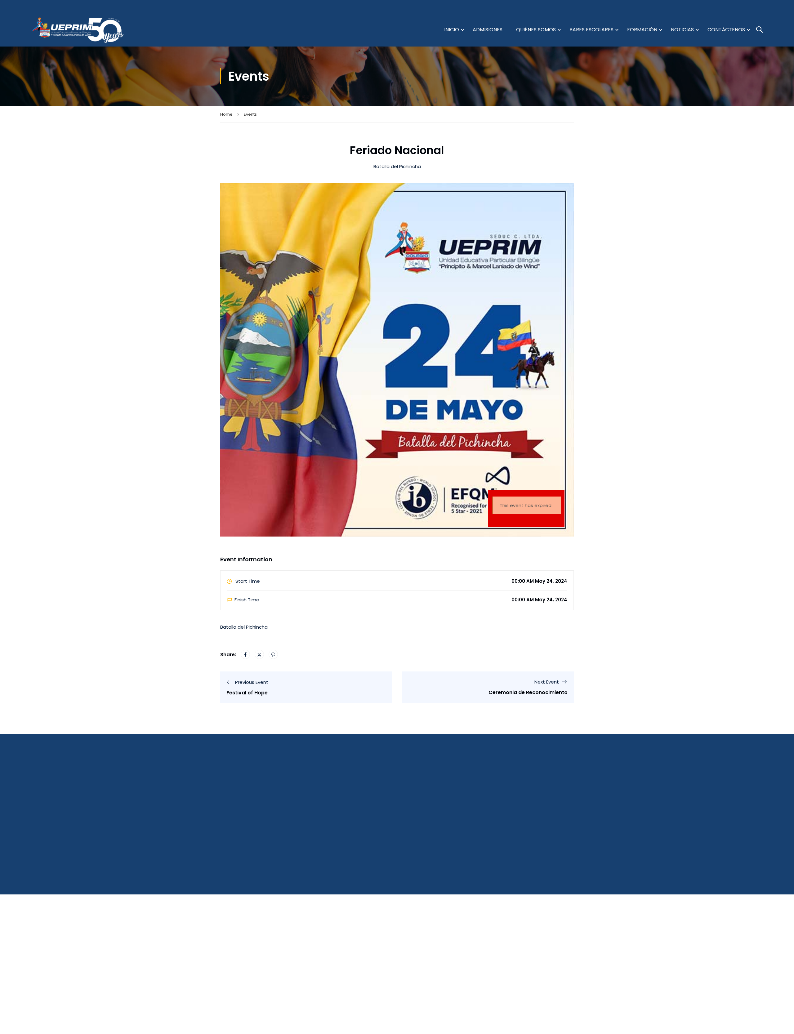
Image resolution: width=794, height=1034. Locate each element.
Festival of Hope (247, 692)
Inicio (451, 29)
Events (250, 114)
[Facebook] (245, 654)
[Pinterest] (273, 654)
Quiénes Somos (536, 29)
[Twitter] (259, 654)
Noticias (682, 29)
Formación (642, 29)
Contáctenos (726, 29)
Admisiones (487, 29)
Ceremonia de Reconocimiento (528, 692)
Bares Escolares (591, 29)
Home (226, 114)
